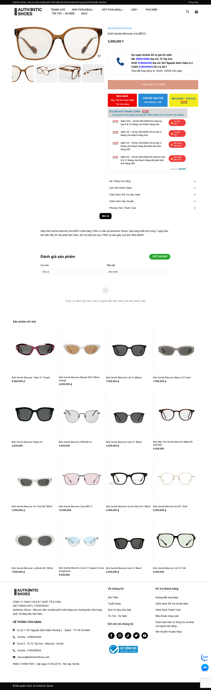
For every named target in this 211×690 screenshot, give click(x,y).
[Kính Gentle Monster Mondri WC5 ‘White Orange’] (82, 350)
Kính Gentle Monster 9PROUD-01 (75, 442)
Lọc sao (45, 265)
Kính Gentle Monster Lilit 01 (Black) (124, 377)
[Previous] (18, 43)
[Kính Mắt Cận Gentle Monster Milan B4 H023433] (176, 414)
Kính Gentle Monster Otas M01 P (75, 506)
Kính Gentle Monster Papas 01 (27, 442)
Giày (134, 9)
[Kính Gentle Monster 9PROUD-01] (82, 415)
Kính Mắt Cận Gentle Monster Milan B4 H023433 (172, 443)
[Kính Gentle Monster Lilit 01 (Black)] (129, 350)
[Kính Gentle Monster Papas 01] (35, 415)
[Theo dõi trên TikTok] (128, 635)
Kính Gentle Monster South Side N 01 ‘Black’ (128, 506)
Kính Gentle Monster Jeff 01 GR (169, 568)
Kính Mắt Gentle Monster (120, 28)
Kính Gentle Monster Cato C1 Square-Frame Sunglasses (81, 570)
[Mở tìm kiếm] (187, 11)
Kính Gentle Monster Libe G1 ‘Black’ (124, 442)
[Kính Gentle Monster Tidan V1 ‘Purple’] (35, 350)
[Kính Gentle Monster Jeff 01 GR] (176, 540)
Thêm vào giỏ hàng (153, 84)
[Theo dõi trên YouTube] (144, 635)
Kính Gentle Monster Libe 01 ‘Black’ (124, 568)
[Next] (97, 43)
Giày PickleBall (82, 9)
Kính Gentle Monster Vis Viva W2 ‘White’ (32, 506)
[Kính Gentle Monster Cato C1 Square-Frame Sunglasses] (82, 540)
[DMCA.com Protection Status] (20, 671)
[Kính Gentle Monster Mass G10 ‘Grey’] (176, 350)
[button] (193, 2)
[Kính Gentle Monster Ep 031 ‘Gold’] (176, 479)
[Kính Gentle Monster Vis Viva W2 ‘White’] (35, 479)
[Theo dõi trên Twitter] (136, 635)
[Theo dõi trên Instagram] (119, 635)
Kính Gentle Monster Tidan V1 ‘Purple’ (31, 377)
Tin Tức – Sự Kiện (63, 13)
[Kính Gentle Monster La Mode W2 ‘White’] (35, 540)
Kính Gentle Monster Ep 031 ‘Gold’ (170, 506)
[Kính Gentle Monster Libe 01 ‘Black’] (129, 540)
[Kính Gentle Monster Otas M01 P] (82, 479)
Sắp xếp (111, 265)
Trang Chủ (58, 9)
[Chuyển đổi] (194, 181)
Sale (84, 13)
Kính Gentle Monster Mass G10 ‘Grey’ (172, 377)
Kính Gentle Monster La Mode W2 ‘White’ (32, 568)
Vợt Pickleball (112, 9)
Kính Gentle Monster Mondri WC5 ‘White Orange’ (79, 379)
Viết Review (159, 256)
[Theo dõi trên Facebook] (111, 635)
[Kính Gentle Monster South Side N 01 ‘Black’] (129, 479)
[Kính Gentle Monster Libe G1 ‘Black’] (129, 414)
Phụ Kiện (151, 9)
